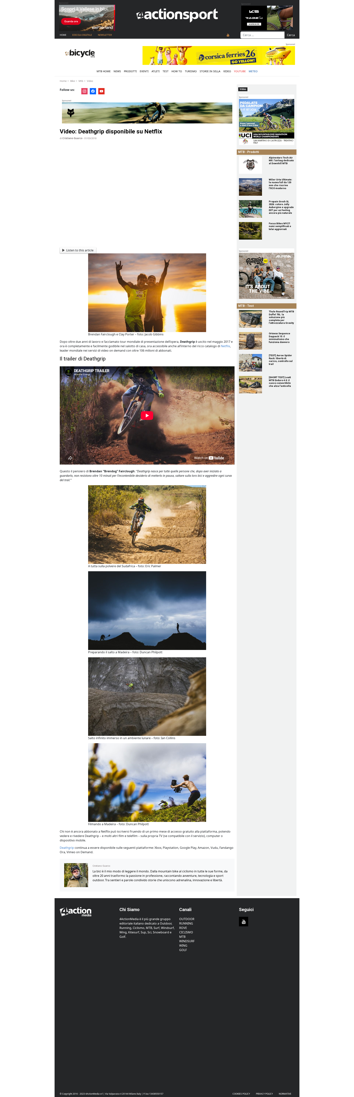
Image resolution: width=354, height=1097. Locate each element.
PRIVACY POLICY (264, 1093)
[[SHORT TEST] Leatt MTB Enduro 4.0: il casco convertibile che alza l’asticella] (251, 384)
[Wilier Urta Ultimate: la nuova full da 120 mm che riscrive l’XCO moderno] (251, 187)
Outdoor (186, 919)
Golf (183, 950)
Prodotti (130, 71)
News (117, 71)
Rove (183, 928)
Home (63, 34)
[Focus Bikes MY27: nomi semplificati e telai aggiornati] (251, 231)
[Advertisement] (87, 1019)
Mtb (81, 81)
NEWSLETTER (105, 34)
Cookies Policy (241, 1093)
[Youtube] (228, 35)
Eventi (144, 71)
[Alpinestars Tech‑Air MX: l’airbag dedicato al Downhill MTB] (251, 165)
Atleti (156, 71)
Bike (72, 81)
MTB (182, 937)
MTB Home (104, 71)
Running (186, 923)
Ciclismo (186, 932)
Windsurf (187, 941)
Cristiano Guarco (72, 138)
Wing (183, 945)
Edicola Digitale (82, 34)
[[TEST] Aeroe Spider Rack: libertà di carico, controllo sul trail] (251, 363)
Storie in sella (210, 71)
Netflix (225, 346)
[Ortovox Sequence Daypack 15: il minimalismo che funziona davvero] (251, 341)
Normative (285, 1093)
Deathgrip (67, 848)
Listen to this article (79, 250)
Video (227, 71)
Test (166, 71)
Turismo (191, 71)
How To (176, 71)
